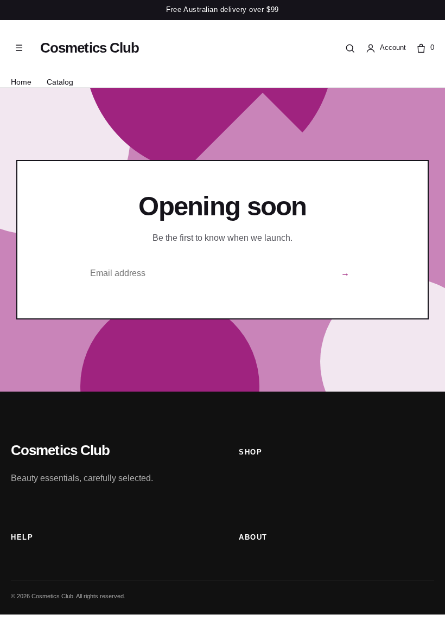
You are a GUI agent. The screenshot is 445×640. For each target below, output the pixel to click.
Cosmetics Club (89, 48)
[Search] (350, 48)
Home (21, 82)
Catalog (60, 82)
